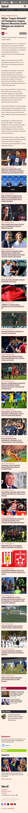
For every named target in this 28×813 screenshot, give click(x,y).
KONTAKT (4, 789)
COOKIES (4, 793)
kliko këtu (19, 740)
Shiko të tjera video (6, 779)
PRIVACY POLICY (6, 791)
